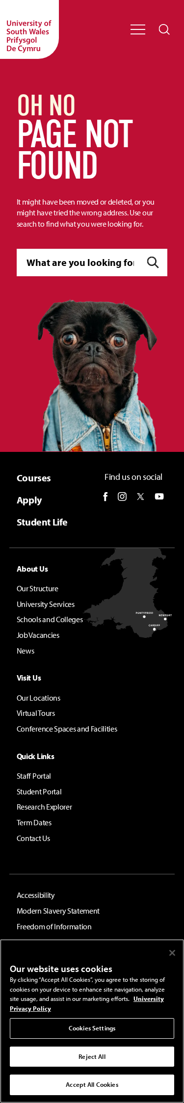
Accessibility (36, 895)
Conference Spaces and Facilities (67, 729)
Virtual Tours (36, 713)
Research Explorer (44, 807)
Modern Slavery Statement (58, 911)
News (25, 651)
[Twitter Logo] (140, 496)
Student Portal (39, 791)
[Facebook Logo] (105, 496)
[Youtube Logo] (159, 496)
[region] (92, 1021)
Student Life (42, 522)
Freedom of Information (54, 926)
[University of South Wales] (29, 29)
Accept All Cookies (92, 1084)
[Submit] (153, 263)
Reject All (92, 1056)
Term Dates (34, 822)
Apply (29, 500)
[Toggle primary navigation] (138, 29)
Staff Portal (34, 776)
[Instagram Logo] (122, 496)
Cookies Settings (92, 1028)
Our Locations (38, 698)
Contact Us (33, 838)
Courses (34, 478)
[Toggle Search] (164, 29)
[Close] (172, 953)
